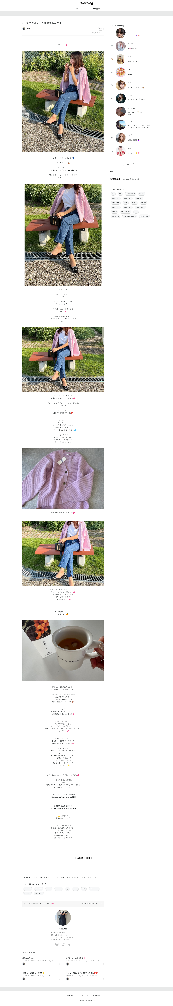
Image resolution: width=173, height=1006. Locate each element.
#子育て (134, 202)
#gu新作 (91, 961)
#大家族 (114, 211)
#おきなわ (139, 198)
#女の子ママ (116, 207)
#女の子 (143, 202)
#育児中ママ (116, 202)
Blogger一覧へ (130, 164)
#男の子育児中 (125, 211)
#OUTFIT (27, 889)
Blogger (96, 9)
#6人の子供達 (144, 216)
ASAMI (63, 928)
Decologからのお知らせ (131, 179)
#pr (113, 193)
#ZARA (49, 889)
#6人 (136, 211)
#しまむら (95, 976)
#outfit (89, 976)
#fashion (59, 889)
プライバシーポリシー (83, 995)
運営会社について (99, 995)
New (76, 9)
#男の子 (141, 193)
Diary (101, 28)
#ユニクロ (27, 893)
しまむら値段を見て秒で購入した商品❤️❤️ (82, 973)
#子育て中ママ (130, 193)
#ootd (75, 889)
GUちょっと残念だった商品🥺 (33, 973)
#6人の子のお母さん (129, 216)
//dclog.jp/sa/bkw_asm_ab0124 (64, 170)
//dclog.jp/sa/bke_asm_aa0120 (63, 808)
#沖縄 (126, 202)
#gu (67, 889)
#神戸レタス (39, 893)
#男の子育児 (128, 198)
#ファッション (94, 889)
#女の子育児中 (140, 207)
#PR (120, 193)
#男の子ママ (116, 198)
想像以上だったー (28, 958)
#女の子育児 (128, 207)
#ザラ (84, 889)
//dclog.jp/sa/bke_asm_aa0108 (63, 797)
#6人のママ (115, 216)
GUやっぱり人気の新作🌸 (75, 958)
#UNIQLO (38, 889)
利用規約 (70, 995)
